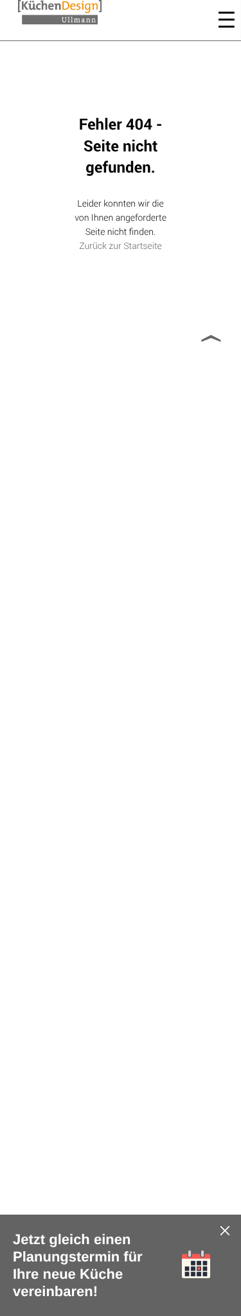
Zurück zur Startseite (120, 245)
